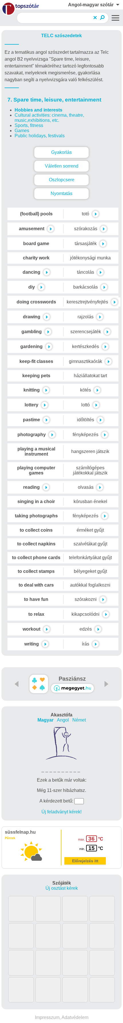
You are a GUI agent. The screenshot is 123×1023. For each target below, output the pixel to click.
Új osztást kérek (61, 888)
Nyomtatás (61, 193)
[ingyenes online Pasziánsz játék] (38, 684)
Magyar (45, 720)
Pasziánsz (72, 679)
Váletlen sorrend (61, 166)
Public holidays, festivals (40, 135)
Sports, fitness (29, 125)
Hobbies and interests (38, 110)
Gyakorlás (61, 152)
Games (22, 130)
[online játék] (72, 688)
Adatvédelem (74, 1017)
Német (79, 720)
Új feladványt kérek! (61, 811)
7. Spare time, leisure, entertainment (54, 100)
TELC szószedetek (61, 35)
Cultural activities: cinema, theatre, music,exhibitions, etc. (49, 118)
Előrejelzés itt (85, 861)
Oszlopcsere (61, 179)
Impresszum (47, 1017)
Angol (63, 720)
